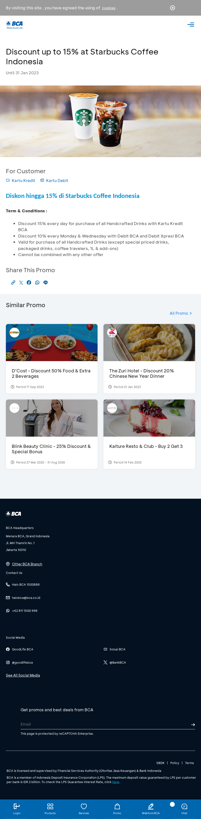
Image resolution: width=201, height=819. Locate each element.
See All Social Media (23, 675)
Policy (174, 763)
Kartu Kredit (23, 180)
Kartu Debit (57, 180)
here (115, 782)
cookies (108, 8)
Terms (189, 763)
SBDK (160, 763)
